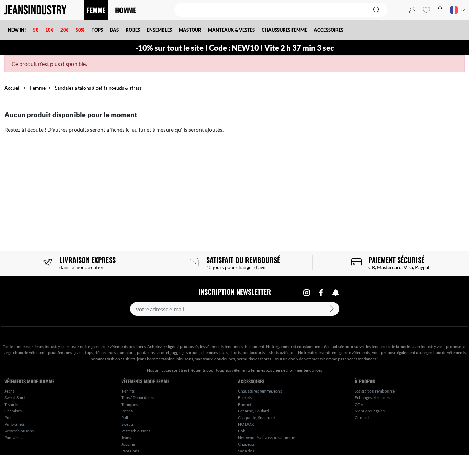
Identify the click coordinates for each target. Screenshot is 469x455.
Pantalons (13, 437)
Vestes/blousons (19, 430)
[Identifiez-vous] (412, 9)
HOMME (125, 10)
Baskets (245, 397)
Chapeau (246, 444)
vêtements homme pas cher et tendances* (341, 358)
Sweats (127, 424)
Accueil (12, 88)
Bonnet (244, 404)
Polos (9, 417)
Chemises (13, 410)
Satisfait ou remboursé (375, 391)
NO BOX (246, 424)
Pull (124, 417)
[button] (440, 9)
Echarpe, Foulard (253, 410)
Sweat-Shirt (14, 397)
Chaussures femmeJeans (260, 391)
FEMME (96, 10)
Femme (38, 88)
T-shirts (11, 404)
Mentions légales (370, 410)
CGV (359, 404)
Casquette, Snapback (256, 417)
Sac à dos (246, 450)
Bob (241, 430)
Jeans (9, 391)
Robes (127, 410)
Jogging (128, 444)
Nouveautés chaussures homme (266, 437)
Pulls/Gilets (14, 424)
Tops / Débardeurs (137, 397)
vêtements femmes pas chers (257, 370)
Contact (362, 417)
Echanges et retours (372, 397)
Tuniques (129, 404)
